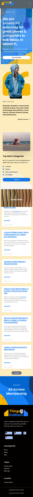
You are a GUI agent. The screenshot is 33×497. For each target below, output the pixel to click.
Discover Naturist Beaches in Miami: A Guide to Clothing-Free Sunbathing (16, 320)
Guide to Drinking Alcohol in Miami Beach (15, 348)
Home (6, 450)
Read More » (7, 220)
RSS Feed (7, 471)
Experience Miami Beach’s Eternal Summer (15, 262)
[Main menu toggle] (29, 3)
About (6, 452)
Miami (7, 14)
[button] (17, 373)
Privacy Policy (8, 466)
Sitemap (6, 468)
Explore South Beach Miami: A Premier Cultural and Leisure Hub (16, 291)
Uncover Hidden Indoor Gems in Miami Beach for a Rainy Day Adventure (16, 234)
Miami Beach (16, 211)
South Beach (23, 297)
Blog (5, 455)
